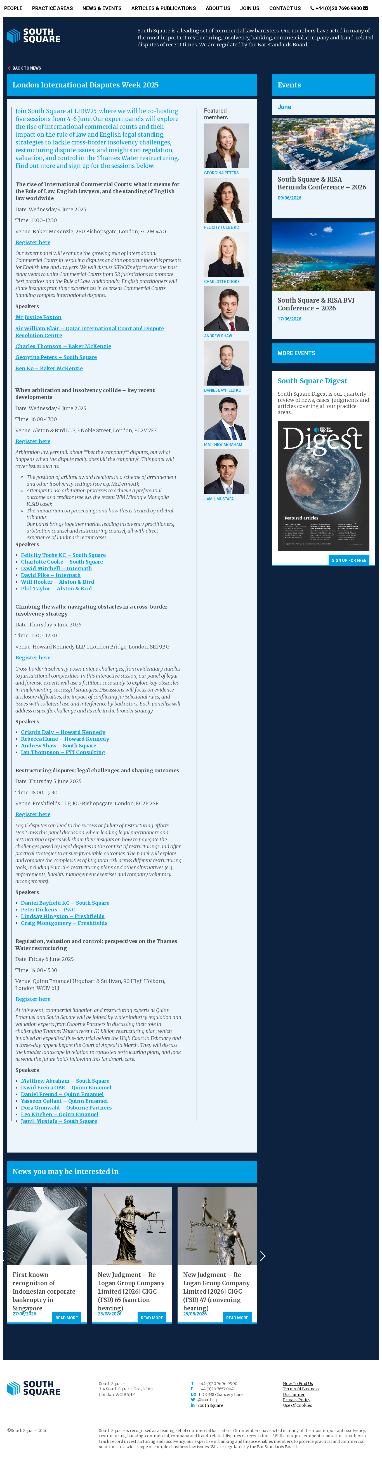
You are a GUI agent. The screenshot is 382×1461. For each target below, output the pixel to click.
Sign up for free (349, 560)
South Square (210, 1405)
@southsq (207, 1399)
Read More (67, 1318)
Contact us (285, 8)
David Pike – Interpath (51, 575)
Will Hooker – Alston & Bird (57, 582)
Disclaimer (294, 1394)
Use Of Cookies (297, 1405)
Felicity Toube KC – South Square (63, 555)
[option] (47, 1255)
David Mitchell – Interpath (56, 568)
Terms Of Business (301, 1388)
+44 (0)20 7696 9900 (338, 8)
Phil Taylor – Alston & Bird (56, 588)
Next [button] (261, 1256)
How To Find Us (298, 1383)
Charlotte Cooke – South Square (62, 562)
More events (296, 353)
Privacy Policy (296, 1399)
